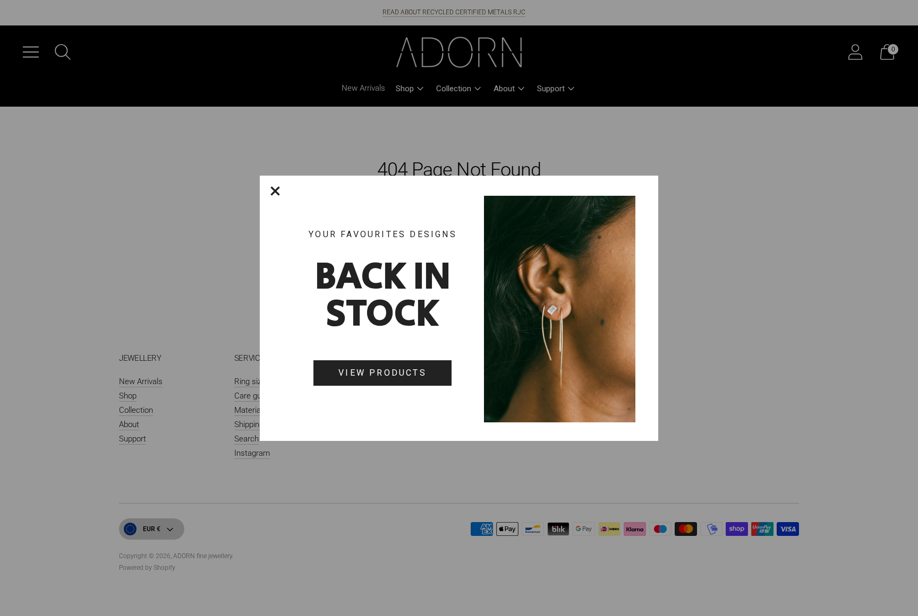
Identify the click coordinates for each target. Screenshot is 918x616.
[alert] (459, 308)
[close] (275, 191)
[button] (275, 191)
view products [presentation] (382, 373)
